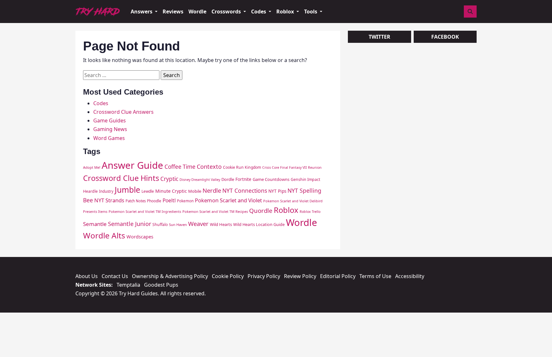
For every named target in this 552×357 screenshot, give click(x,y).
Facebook (445, 36)
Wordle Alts (104, 235)
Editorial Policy (338, 276)
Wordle (197, 11)
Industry (106, 191)
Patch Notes (136, 200)
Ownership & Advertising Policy (170, 276)
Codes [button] (259, 11)
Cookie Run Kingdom (242, 167)
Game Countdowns (271, 179)
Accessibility (409, 276)
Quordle (260, 210)
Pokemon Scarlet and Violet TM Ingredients (145, 211)
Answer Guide (132, 165)
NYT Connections (244, 190)
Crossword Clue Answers (123, 111)
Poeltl (169, 200)
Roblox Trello (310, 211)
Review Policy (300, 276)
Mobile (194, 191)
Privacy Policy (264, 276)
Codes (100, 103)
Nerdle (212, 190)
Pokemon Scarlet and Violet (228, 200)
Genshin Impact (305, 179)
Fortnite (243, 179)
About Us (86, 276)
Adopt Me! (91, 167)
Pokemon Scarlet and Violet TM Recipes (215, 211)
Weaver (198, 224)
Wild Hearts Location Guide (259, 224)
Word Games (109, 138)
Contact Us (115, 276)
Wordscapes (139, 236)
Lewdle (148, 191)
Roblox (286, 210)
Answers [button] (142, 11)
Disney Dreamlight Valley (200, 179)
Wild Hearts (221, 224)
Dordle (227, 179)
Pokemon (185, 200)
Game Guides (109, 120)
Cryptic (169, 178)
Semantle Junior (129, 224)
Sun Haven (178, 224)
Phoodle (154, 200)
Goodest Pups (161, 284)
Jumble (127, 189)
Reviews (173, 11)
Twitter (379, 36)
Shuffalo (160, 224)
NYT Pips (277, 191)
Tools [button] (311, 11)
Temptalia (128, 284)
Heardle (90, 191)
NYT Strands (109, 200)
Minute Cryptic (171, 191)
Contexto (209, 166)
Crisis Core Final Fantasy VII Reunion (292, 167)
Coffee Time (180, 166)
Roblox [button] (285, 11)
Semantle (95, 224)
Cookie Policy (228, 276)
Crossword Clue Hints (121, 178)
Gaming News (110, 129)
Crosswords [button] (226, 11)
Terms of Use (375, 276)
